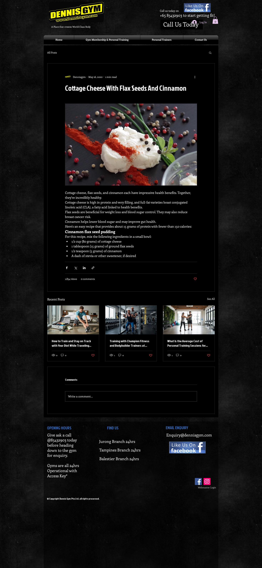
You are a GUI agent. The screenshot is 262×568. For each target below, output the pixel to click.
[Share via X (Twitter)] (75, 267)
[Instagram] (207, 481)
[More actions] (195, 77)
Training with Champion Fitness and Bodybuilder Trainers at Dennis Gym (129, 343)
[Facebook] (198, 481)
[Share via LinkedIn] (84, 267)
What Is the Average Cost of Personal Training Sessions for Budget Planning (186, 343)
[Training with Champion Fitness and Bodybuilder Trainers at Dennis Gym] (131, 319)
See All (211, 298)
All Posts (52, 52)
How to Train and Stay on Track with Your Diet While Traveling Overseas (71, 343)
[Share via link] (93, 267)
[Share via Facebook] (66, 267)
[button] (215, 20)
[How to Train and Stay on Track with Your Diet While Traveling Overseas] (73, 319)
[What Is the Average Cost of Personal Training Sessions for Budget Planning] (189, 319)
